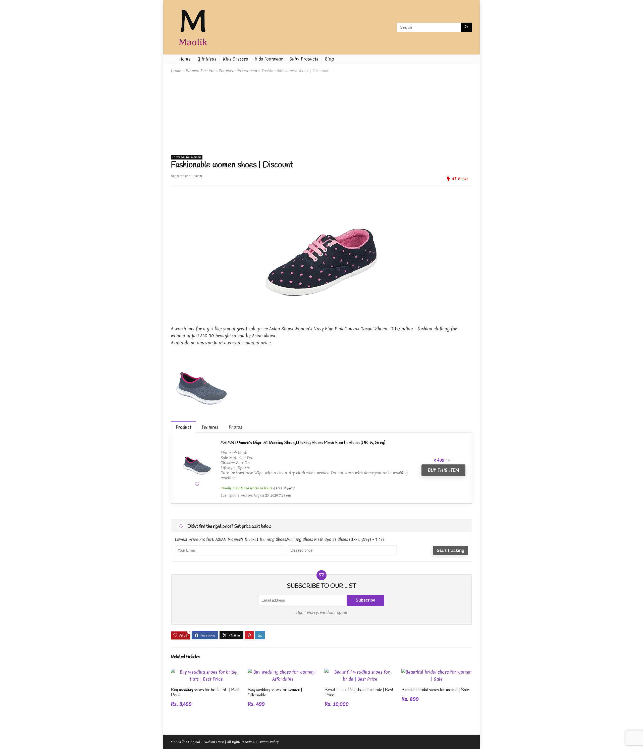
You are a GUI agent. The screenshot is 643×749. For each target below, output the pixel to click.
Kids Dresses (235, 59)
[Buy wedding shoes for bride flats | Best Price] (206, 672)
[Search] (466, 27)
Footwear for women (238, 71)
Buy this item (443, 470)
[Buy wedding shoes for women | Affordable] (283, 672)
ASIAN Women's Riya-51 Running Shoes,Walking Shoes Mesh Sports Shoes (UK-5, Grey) (303, 443)
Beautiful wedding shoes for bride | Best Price (359, 692)
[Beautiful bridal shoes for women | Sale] (436, 672)
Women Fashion (200, 71)
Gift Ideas (206, 59)
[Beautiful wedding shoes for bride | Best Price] (360, 672)
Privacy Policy (268, 742)
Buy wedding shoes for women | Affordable (275, 692)
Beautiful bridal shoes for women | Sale (435, 690)
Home (185, 59)
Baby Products (303, 59)
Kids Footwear (269, 59)
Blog (329, 59)
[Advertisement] (321, 113)
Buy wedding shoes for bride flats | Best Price (205, 692)
